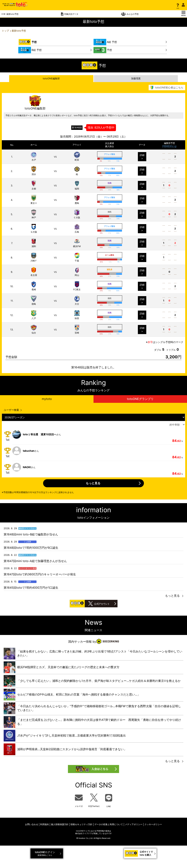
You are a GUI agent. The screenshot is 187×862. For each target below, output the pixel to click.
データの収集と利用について (108, 824)
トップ (5, 30)
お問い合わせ (31, 824)
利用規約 (44, 824)
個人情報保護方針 (59, 824)
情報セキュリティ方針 (81, 824)
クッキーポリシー (153, 824)
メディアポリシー (133, 824)
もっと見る (172, 595)
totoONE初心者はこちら (169, 87)
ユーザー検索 (11, 409)
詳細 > (142, 157)
